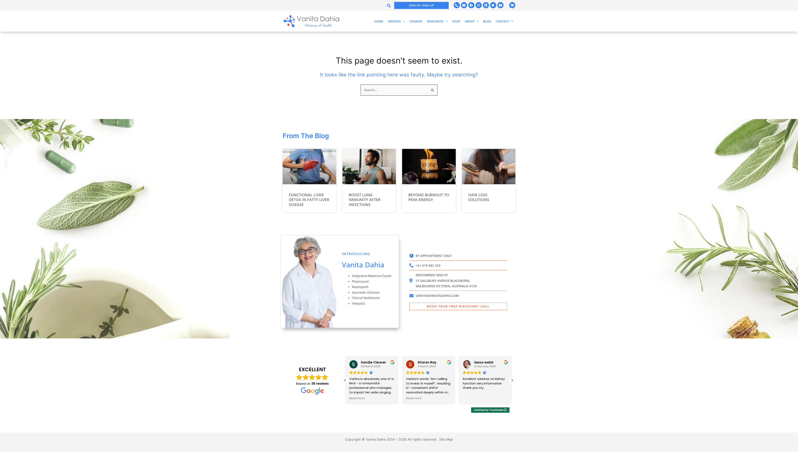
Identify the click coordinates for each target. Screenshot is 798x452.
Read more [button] (357, 398)
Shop (456, 21)
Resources (435, 21)
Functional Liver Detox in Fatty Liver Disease (309, 199)
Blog (487, 21)
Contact (502, 21)
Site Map (446, 439)
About (470, 21)
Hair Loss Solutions (478, 197)
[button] (388, 5)
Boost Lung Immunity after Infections (365, 199)
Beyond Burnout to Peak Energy (428, 197)
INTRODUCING (356, 254)
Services (394, 21)
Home (378, 21)
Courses (415, 21)
